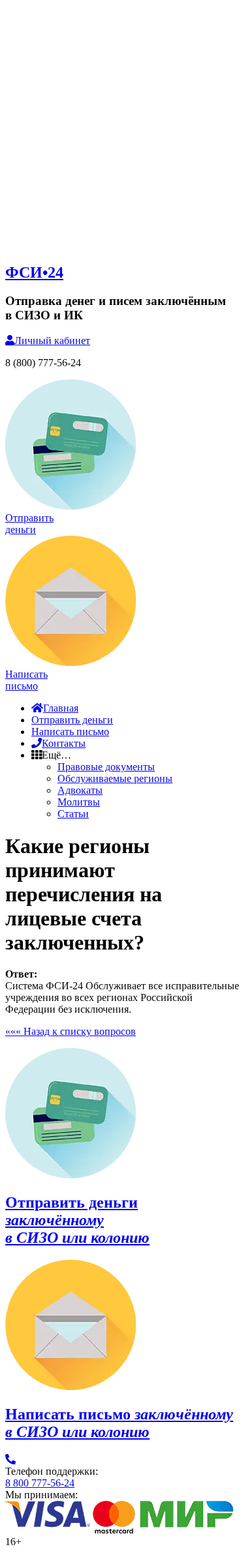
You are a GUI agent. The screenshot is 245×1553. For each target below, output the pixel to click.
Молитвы (78, 801)
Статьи (73, 813)
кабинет (52, 340)
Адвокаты (80, 790)
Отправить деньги (72, 719)
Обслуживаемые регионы (114, 778)
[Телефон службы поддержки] (10, 1459)
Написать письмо (70, 731)
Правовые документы (106, 766)
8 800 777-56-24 (39, 1482)
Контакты (64, 743)
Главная (60, 708)
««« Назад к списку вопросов (70, 1031)
